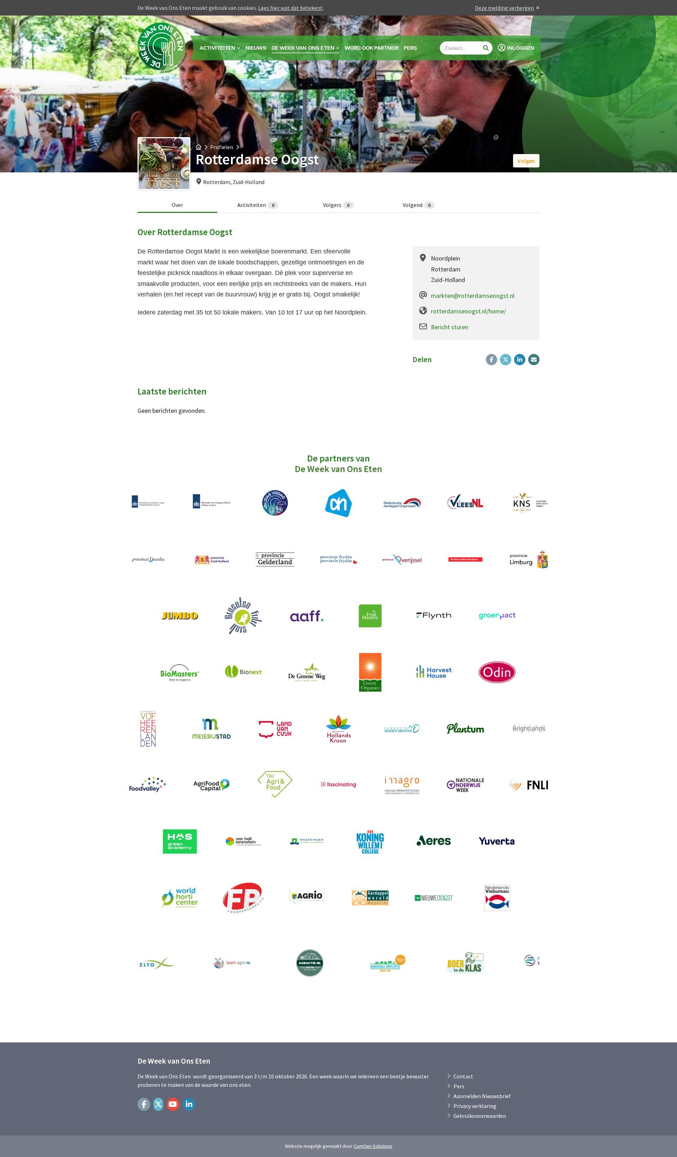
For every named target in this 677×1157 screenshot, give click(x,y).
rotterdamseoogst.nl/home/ (468, 311)
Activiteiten (255, 204)
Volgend (417, 204)
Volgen (526, 160)
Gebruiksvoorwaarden (479, 1115)
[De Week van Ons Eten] (163, 48)
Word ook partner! (371, 47)
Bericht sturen (449, 327)
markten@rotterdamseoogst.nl (472, 296)
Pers (410, 47)
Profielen (221, 147)
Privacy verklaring (474, 1105)
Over (177, 204)
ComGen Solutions (373, 1146)
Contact (463, 1076)
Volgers (336, 204)
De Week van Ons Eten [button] (304, 47)
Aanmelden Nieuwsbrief (482, 1096)
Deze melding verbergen (504, 7)
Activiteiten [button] (218, 47)
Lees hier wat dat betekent (290, 7)
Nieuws (255, 47)
